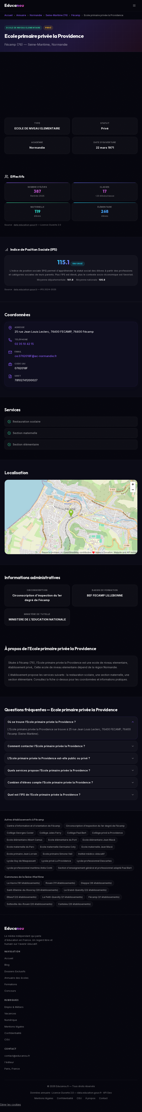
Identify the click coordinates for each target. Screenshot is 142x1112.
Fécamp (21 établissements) (104, 897)
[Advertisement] (71, 79)
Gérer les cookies (10, 1104)
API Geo (107, 1092)
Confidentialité (12, 1033)
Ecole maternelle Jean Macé (97, 846)
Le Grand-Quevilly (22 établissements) (85, 890)
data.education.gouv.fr (25, 225)
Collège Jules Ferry (50, 832)
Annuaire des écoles (16, 977)
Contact (103, 1098)
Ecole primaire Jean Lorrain (22, 853)
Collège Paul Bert (76, 832)
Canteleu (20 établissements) (74, 904)
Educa (14, 5)
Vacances (10, 1013)
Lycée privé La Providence (56, 860)
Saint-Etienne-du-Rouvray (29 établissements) (32, 890)
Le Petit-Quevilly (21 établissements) (62, 897)
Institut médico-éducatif (91, 853)
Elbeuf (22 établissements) (21, 897)
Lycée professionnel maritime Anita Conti (29, 867)
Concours (10, 990)
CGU (7, 1039)
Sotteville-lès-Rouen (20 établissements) (29, 904)
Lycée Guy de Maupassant (21, 860)
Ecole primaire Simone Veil (57, 853)
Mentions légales (14, 1026)
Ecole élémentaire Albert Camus (24, 839)
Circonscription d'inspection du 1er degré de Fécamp (95, 825)
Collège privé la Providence (107, 832)
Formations (10, 984)
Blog (6, 964)
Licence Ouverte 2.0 (63, 1092)
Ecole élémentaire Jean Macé (99, 839)
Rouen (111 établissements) (60, 883)
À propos (90, 1098)
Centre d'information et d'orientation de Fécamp (33, 825)
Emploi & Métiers (13, 1006)
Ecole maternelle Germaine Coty (58, 846)
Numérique (10, 1019)
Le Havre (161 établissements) (23, 883)
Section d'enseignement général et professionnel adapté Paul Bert (95, 867)
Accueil (8, 958)
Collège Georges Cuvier (20, 832)
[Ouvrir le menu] (134, 5)
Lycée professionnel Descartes (94, 860)
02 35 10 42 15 (24, 344)
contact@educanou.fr (17, 1055)
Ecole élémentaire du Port (62, 839)
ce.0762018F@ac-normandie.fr (36, 356)
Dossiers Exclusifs (14, 971)
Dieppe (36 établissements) (96, 883)
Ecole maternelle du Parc (20, 846)
